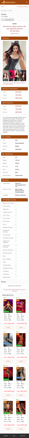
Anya (4, 331)
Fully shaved (18, 175)
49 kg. (17, 163)
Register (6, 435)
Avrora (6, 365)
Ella (5, 298)
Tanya (18, 298)
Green (17, 169)
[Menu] (27, 2)
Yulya (17, 365)
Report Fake (15, 33)
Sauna (17, 183)
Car (16, 186)
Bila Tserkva (18, 189)
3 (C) (16, 166)
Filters (2, 6)
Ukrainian (23, 195)
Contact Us (22, 435)
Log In (13, 435)
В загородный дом (20, 184)
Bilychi (17, 146)
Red (16, 172)
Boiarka (17, 191)
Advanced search (23, 6)
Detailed (8, 327)
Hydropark (18, 149)
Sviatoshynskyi (19, 143)
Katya (5, 399)
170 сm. (17, 160)
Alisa (18, 331)
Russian (17, 195)
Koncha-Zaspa (19, 192)
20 (16, 157)
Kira (18, 399)
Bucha (22, 191)
